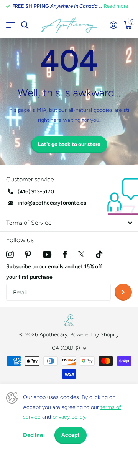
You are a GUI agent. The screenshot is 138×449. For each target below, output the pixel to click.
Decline (33, 435)
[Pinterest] (28, 254)
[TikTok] (99, 254)
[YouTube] (47, 254)
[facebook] (65, 254)
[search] (24, 25)
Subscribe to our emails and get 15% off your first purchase (54, 271)
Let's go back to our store (69, 144)
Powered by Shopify (94, 334)
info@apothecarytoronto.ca (52, 203)
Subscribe (123, 292)
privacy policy (69, 417)
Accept (70, 435)
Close (69, 223)
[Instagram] (9, 254)
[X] (81, 254)
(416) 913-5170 (36, 191)
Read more (116, 6)
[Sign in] (113, 25)
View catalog (10, 25)
